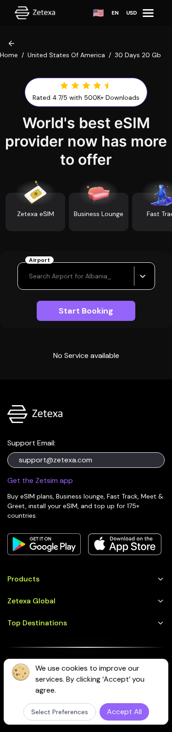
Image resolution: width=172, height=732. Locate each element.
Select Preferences (59, 712)
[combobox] (30, 276)
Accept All (124, 711)
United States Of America (66, 55)
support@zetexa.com (55, 460)
